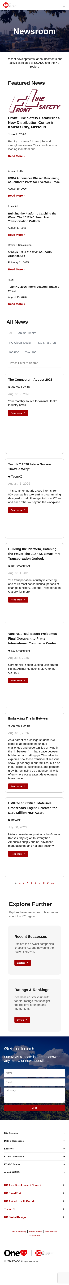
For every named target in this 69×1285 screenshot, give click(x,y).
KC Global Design (20, 342)
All (11, 333)
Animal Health (27, 333)
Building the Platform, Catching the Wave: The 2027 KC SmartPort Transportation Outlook (32, 217)
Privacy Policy (19, 1231)
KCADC (14, 352)
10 (52, 882)
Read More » (16, 156)
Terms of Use (35, 1231)
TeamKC (30, 352)
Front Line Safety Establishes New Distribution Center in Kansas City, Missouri (34, 122)
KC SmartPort (47, 342)
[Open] (64, 6)
